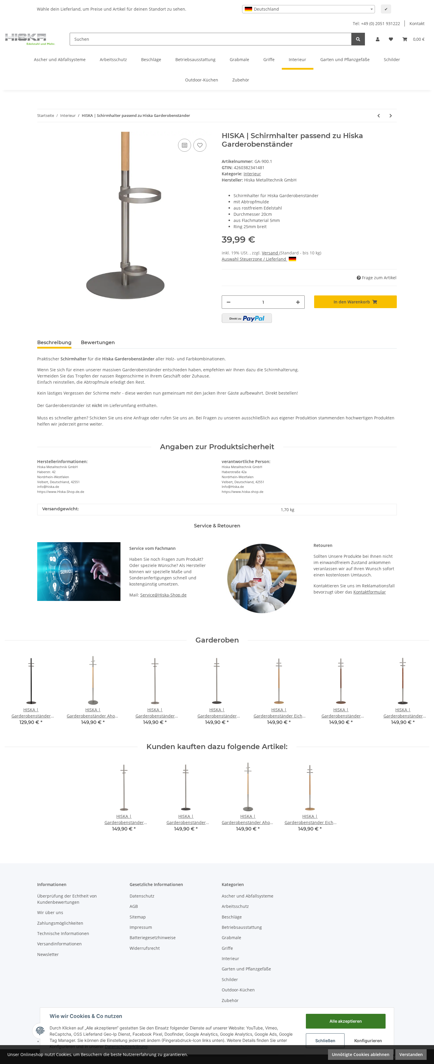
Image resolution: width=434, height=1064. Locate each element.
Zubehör (230, 1000)
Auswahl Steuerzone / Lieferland (254, 259)
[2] (247, 318)
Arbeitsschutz (235, 906)
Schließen (325, 1040)
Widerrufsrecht (145, 948)
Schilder (230, 979)
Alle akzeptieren (345, 1021)
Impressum (141, 927)
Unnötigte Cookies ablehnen (360, 1054)
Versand (270, 253)
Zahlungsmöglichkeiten (60, 923)
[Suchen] (358, 39)
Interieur (252, 173)
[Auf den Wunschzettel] (199, 145)
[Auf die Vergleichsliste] (184, 145)
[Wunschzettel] (391, 39)
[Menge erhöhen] (297, 302)
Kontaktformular (369, 592)
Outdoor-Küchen (238, 990)
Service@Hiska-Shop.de (163, 595)
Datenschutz (142, 896)
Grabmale (231, 937)
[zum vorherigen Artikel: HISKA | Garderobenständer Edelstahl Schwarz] (379, 115)
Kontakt (417, 23)
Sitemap (138, 917)
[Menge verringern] (228, 302)
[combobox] (308, 9)
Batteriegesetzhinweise (153, 937)
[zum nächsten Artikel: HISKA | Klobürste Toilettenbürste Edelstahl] (391, 115)
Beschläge (232, 917)
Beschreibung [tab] (54, 342)
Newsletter (48, 954)
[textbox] (308, 9)
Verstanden (411, 1054)
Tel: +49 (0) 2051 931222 (376, 23)
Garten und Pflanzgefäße (246, 969)
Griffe (227, 948)
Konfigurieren (368, 1040)
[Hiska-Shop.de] (30, 39)
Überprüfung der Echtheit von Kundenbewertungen (67, 899)
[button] (377, 39)
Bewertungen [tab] (98, 342)
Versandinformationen (59, 944)
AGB (134, 906)
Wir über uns (50, 912)
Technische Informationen (63, 933)
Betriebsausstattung (242, 927)
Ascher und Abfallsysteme (247, 896)
